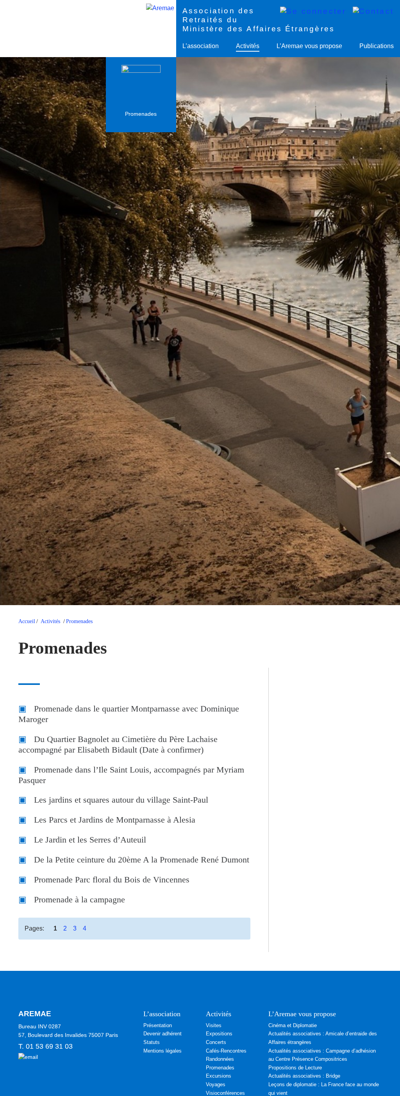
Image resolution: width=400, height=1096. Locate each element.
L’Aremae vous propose (309, 46)
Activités (247, 46)
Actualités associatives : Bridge (304, 1076)
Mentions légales (162, 1051)
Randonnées (220, 1059)
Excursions (218, 1076)
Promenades (79, 621)
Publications (376, 46)
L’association (200, 46)
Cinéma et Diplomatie (292, 1025)
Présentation (157, 1025)
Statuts (151, 1042)
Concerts (216, 1042)
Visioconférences (225, 1093)
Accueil (26, 621)
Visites (213, 1025)
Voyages (215, 1084)
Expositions (219, 1034)
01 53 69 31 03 (49, 1046)
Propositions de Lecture (295, 1068)
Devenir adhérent (162, 1034)
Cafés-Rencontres (226, 1051)
